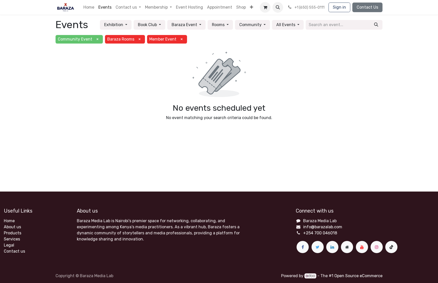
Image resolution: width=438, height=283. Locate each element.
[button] (251, 7)
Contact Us (367, 7)
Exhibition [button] (114, 24)
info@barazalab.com (322, 226)
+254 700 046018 (320, 233)
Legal (9, 245)
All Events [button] (286, 24)
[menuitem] (88, 7)
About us (12, 226)
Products (12, 233)
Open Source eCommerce (358, 275)
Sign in (339, 7)
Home (9, 220)
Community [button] (251, 24)
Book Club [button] (148, 24)
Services (12, 239)
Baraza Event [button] (185, 24)
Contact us (14, 251)
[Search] (376, 25)
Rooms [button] (219, 24)
